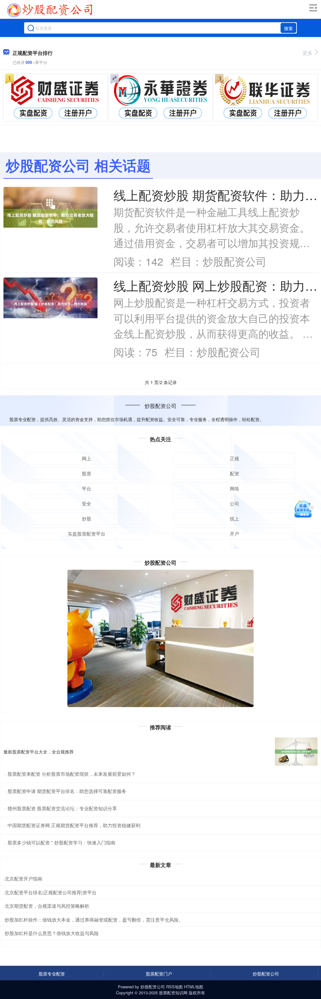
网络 (234, 488)
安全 (86, 503)
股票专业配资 (52, 973)
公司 (234, 503)
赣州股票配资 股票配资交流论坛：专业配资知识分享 (62, 808)
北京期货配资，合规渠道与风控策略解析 (47, 905)
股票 (86, 473)
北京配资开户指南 (23, 878)
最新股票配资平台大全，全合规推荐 (38, 751)
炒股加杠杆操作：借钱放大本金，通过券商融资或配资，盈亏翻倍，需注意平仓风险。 (94, 919)
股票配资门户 (159, 973)
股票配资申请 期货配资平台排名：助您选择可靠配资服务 (67, 791)
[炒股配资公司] (49, 10)
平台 (86, 488)
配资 (234, 473)
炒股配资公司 (266, 973)
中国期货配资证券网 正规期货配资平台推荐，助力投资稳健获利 (74, 825)
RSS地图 (174, 987)
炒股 (86, 518)
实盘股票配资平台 (86, 533)
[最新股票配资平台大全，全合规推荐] (296, 751)
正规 (234, 458)
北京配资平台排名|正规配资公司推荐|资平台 (51, 892)
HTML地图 (193, 987)
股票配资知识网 (173, 993)
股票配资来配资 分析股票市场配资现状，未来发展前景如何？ (72, 773)
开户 (234, 533)
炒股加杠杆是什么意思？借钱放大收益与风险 (52, 933)
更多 (308, 52)
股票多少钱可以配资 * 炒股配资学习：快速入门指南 (61, 842)
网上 (86, 458)
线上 (234, 518)
